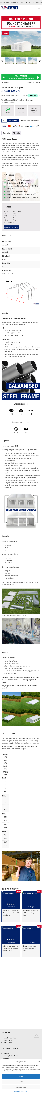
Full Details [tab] (16, 133)
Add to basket (13, 121)
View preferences (21, 1087)
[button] (39, 1062)
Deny (21, 1082)
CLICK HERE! (13, 27)
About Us (6, 1054)
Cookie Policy (17, 1091)
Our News (6, 1058)
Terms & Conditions (9, 1038)
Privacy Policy (24, 1091)
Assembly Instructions (11, 227)
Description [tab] (6, 133)
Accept (21, 1076)
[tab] (3, 1026)
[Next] (40, 61)
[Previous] (2, 61)
